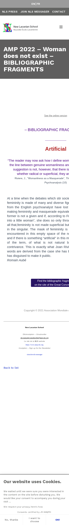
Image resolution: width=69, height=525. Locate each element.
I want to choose (34, 520)
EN (33, 3)
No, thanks (11, 519)
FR (38, 3)
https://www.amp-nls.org (34, 345)
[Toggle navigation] (61, 27)
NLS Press (10, 11)
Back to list (11, 367)
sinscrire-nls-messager (34, 354)
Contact (58, 11)
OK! (57, 519)
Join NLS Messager (35, 11)
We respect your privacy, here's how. (23, 507)
